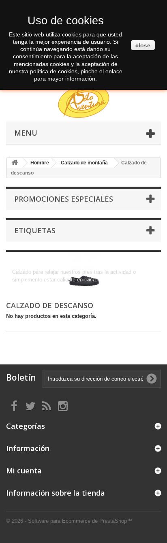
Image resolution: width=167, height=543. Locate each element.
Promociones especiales (63, 199)
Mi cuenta (24, 470)
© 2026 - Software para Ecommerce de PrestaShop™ (69, 521)
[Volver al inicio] (14, 163)
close (142, 45)
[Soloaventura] (83, 102)
